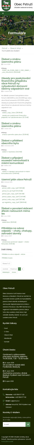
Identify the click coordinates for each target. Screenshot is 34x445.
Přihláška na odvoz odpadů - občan (13, 254)
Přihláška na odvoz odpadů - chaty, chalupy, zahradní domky (16, 231)
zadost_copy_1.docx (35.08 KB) (12, 113)
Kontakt (6, 342)
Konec (14, 272)
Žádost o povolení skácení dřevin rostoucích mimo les (17, 211)
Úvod (6, 328)
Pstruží (4, 48)
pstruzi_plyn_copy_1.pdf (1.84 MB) (13, 194)
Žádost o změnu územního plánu (11, 60)
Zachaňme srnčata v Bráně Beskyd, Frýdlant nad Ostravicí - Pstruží (17, 375)
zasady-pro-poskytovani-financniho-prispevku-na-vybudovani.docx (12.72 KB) (15, 116)
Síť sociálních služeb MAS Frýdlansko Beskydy (14, 366)
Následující (6, 272)
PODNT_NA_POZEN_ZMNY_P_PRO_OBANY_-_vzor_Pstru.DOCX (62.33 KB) (16, 71)
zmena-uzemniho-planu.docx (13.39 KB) (15, 134)
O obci (6, 332)
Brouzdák (10, 441)
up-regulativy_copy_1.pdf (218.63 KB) (14, 202)
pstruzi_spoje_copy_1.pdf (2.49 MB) (14, 197)
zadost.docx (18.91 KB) (9, 222)
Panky (3, 441)
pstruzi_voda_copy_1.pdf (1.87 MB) (13, 199)
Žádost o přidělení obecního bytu (12, 142)
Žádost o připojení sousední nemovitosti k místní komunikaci (15, 160)
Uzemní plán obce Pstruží (16, 179)
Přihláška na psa (7, 258)
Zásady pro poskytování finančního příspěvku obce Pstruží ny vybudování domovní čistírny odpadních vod (15, 83)
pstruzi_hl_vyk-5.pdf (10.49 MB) (12, 191)
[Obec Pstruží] (6, 5)
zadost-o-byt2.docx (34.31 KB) (12, 152)
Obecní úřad (15, 48)
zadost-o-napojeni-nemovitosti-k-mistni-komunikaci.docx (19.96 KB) (15, 172)
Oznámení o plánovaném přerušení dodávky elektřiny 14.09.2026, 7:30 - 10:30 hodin (15, 356)
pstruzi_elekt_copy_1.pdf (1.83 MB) (13, 188)
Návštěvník (7, 338)
